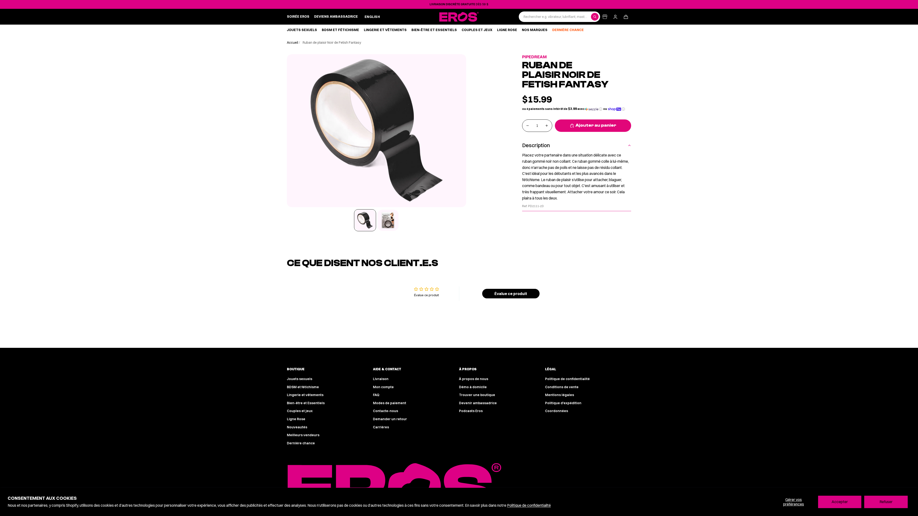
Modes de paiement (389, 403)
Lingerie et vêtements (305, 395)
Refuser (886, 501)
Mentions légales (559, 395)
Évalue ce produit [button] (510, 293)
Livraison (380, 379)
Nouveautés (297, 427)
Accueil (293, 42)
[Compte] (615, 16)
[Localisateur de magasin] (605, 16)
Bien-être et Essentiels (306, 403)
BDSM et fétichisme (303, 387)
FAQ (376, 395)
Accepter (839, 501)
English (372, 17)
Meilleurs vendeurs (303, 435)
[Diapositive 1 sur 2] (365, 220)
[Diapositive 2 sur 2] (388, 220)
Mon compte (383, 387)
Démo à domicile (473, 387)
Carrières (381, 427)
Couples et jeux (300, 411)
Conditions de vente (562, 387)
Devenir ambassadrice (478, 403)
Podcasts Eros (471, 411)
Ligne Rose (296, 419)
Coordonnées (556, 411)
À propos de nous (473, 379)
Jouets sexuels (299, 379)
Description (536, 145)
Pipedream (534, 56)
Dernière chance (301, 443)
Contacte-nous (385, 411)
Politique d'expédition (563, 403)
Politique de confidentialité (529, 505)
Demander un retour (390, 419)
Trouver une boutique (477, 395)
